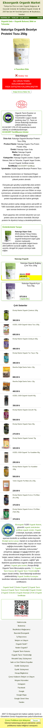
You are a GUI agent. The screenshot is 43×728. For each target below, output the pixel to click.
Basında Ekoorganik (21, 633)
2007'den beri (8, 12)
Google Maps (22, 695)
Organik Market (35, 525)
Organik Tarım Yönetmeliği (27, 571)
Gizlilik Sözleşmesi (21, 666)
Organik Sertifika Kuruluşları (27, 576)
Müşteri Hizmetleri (21, 680)
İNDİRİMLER (5, 18)
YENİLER (14, 18)
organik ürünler (28, 530)
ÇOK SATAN (24, 18)
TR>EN (39, 18)
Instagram (21, 684)
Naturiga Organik (24, 152)
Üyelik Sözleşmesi (22, 669)
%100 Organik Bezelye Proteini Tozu (21, 169)
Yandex (21, 702)
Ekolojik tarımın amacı (10, 541)
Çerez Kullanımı (15, 677)
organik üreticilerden (32, 527)
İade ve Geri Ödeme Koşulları (21, 662)
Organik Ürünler (36, 590)
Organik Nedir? (8, 587)
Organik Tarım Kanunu (21, 651)
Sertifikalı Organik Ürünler (28, 9)
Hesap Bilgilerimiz (21, 673)
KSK (33, 593)
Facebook (21, 688)
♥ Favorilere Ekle (21, 69)
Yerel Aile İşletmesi (22, 12)
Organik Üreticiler (8, 593)
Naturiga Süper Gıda (25, 149)
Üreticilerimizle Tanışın (12, 227)
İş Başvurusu (21, 637)
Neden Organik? (22, 587)
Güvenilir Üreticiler (10, 9)
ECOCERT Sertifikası (26, 166)
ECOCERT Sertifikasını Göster (15, 132)
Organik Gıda (6, 21)
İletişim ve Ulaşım (21, 640)
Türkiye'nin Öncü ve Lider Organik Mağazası (20, 6)
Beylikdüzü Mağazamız (21, 629)
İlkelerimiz (21, 626)
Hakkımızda (21, 622)
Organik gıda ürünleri (19, 565)
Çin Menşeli (25, 155)
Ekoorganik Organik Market (21, 2)
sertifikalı (19, 530)
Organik (38, 530)
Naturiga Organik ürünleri (23, 158)
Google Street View (21, 698)
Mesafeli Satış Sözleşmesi (22, 658)
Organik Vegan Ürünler (31, 160)
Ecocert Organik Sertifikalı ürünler (21, 163)
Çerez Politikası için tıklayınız (17, 720)
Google (21, 691)
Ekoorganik (19, 525)
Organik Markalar (23, 593)
